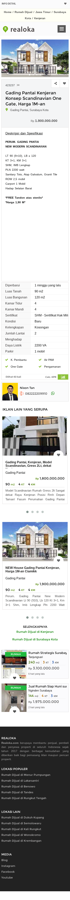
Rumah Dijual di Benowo (18, 786)
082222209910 (36, 393)
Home (7, 12)
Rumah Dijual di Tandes (17, 792)
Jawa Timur (43, 12)
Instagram (8, 866)
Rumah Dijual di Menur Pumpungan (25, 775)
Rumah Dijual (23, 12)
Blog (4, 860)
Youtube (7, 877)
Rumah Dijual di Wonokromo (21, 835)
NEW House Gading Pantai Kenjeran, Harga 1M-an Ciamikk (32, 569)
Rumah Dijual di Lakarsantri (20, 780)
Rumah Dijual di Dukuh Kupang (22, 817)
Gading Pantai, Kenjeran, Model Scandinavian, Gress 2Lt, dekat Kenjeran (28, 466)
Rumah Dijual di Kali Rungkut (21, 829)
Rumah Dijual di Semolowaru (21, 823)
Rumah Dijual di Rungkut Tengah (23, 798)
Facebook (8, 871)
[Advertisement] (35, 241)
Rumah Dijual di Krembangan (21, 840)
